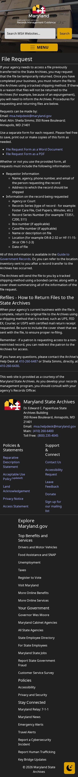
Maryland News (29, 717)
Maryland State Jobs (32, 653)
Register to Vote (29, 578)
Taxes (22, 570)
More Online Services (33, 600)
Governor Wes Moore (33, 615)
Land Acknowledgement (16, 488)
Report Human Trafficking (36, 752)
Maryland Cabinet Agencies (37, 622)
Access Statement (15, 506)
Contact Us (53, 462)
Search (64, 33)
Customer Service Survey (36, 673)
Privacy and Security (32, 695)
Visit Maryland (28, 585)
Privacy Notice (13, 499)
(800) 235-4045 (48, 435)
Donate (50, 494)
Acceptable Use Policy (14, 476)
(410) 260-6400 (43, 431)
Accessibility (26, 687)
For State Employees (32, 645)
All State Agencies (30, 630)
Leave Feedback (52, 484)
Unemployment (29, 562)
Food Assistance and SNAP (37, 555)
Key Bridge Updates (32, 759)
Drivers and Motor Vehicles (37, 547)
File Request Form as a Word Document (34, 149)
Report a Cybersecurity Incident (34, 742)
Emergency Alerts (30, 724)
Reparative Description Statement (11, 462)
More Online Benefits (33, 593)
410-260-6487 (28, 361)
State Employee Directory (36, 638)
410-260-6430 (9, 366)
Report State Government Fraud (36, 662)
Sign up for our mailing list (53, 506)
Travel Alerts (27, 732)
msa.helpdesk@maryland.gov (30, 116)
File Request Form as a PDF (25, 154)
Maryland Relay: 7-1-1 (33, 709)
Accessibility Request (53, 472)
